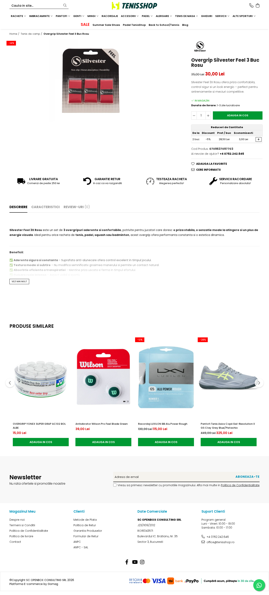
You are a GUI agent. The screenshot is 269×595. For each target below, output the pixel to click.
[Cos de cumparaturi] (257, 5)
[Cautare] (65, 5)
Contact (15, 542)
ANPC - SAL (80, 547)
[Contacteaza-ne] (251, 5)
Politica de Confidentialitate (240, 485)
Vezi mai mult (19, 281)
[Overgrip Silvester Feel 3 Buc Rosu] (91, 80)
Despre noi (17, 520)
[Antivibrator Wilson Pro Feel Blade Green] (103, 377)
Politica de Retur (84, 525)
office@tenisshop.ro (220, 542)
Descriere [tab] (18, 207)
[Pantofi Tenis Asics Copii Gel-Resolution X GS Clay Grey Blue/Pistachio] (229, 377)
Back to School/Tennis (164, 25)
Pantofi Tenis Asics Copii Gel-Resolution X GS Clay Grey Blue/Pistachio (228, 426)
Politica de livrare (21, 536)
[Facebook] (126, 562)
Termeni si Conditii (22, 525)
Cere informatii (208, 170)
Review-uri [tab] (77, 207)
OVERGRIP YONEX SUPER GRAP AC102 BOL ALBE (39, 426)
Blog (185, 25)
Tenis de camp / (32, 34)
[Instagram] (142, 562)
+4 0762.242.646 (217, 537)
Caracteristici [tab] (45, 207)
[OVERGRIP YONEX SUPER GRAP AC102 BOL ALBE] (41, 377)
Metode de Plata (85, 520)
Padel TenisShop (134, 25)
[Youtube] (134, 562)
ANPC (77, 542)
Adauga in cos (237, 115)
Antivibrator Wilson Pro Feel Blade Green (101, 424)
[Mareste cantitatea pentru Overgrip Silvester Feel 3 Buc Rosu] (208, 115)
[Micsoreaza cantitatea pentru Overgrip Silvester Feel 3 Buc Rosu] (194, 115)
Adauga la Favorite (211, 164)
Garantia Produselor (87, 531)
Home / (14, 34)
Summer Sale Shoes (106, 25)
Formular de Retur (85, 536)
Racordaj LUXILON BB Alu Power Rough (162, 424)
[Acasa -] (134, 5)
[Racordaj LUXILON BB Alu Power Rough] (166, 377)
